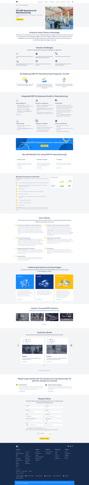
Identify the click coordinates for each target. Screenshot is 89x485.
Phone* (27, 423)
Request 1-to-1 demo (44, 438)
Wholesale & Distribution (19, 453)
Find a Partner (37, 451)
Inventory (26, 453)
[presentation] (18, 345)
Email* (46, 423)
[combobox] (35, 412)
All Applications (57, 458)
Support (62, 1)
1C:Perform (57, 455)
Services (17, 461)
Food (17, 456)
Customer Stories (67, 453)
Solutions (46, 1)
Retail (17, 466)
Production (27, 455)
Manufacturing (18, 458)
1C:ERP (56, 453)
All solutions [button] (44, 324)
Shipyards (17, 463)
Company (68, 1)
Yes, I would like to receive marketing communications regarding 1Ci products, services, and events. (42, 429)
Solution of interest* (48, 418)
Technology (52, 1)
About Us (66, 451)
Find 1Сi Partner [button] (21, 391)
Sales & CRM (27, 458)
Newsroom (66, 456)
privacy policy (44, 428)
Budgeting (27, 461)
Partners (57, 1)
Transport (17, 465)
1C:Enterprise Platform (48, 451)
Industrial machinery (19, 460)
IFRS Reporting (27, 463)
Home (17, 5)
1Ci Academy (47, 453)
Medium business (24, 471)
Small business (18, 471)
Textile (17, 455)
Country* (27, 414)
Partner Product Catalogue (39, 456)
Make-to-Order (27, 456)
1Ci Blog (66, 455)
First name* (27, 405)
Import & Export (27, 460)
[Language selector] (72, 1)
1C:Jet (56, 456)
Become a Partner (38, 453)
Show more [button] (18, 114)
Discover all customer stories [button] (44, 370)
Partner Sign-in (37, 458)
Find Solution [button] (50, 391)
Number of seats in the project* (30, 418)
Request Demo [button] (19, 19)
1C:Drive (56, 451)
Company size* (47, 414)
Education (37, 455)
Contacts (66, 458)
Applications (40, 1)
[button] (43, 365)
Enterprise (30, 471)
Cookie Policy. (26, 483)
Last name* (47, 405)
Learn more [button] (19, 167)
